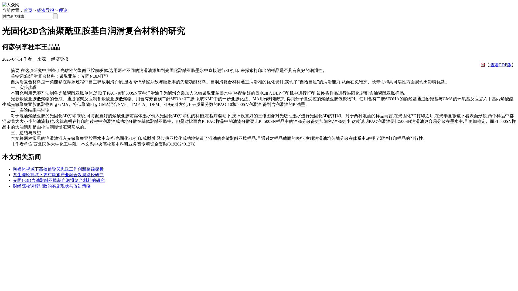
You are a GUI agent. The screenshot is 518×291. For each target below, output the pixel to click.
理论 (63, 10)
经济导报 (45, 10)
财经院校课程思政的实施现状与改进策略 (52, 186)
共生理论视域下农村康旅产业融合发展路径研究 (58, 174)
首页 (28, 10)
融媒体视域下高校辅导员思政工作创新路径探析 (58, 169)
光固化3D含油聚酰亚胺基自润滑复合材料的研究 (59, 180)
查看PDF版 (500, 65)
